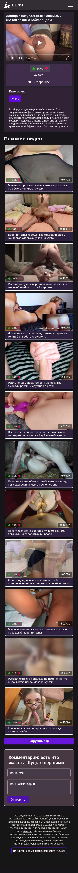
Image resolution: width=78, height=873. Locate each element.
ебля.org (27, 831)
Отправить (18, 799)
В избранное (41, 82)
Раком (15, 98)
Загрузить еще (39, 741)
